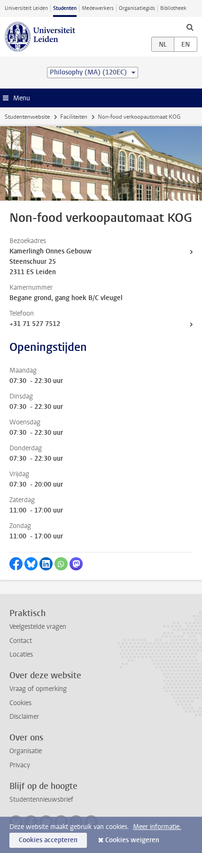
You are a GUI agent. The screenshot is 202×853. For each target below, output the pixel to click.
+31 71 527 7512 (34, 323)
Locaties (21, 654)
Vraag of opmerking (38, 688)
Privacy (19, 765)
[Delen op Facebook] (16, 563)
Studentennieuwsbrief (41, 799)
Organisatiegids (137, 8)
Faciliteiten (73, 117)
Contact (20, 640)
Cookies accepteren (48, 840)
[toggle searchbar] (189, 26)
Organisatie (25, 751)
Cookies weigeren (132, 840)
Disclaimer (24, 716)
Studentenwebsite (27, 117)
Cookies (20, 703)
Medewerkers (98, 8)
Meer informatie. (157, 826)
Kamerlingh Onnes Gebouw (50, 251)
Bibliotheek (173, 8)
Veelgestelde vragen (37, 626)
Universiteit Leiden (26, 8)
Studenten (65, 8)
